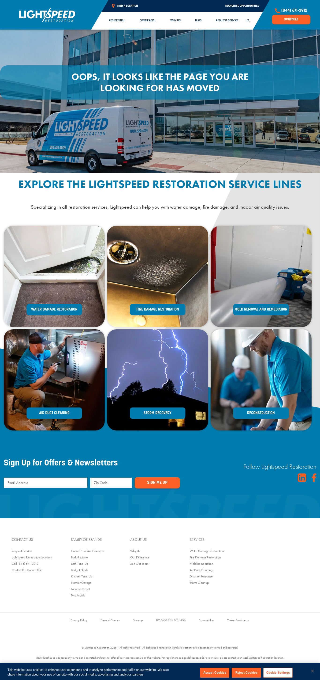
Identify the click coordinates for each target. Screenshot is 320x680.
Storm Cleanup (199, 582)
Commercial (148, 20)
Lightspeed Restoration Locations (32, 557)
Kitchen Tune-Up (81, 576)
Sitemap (138, 620)
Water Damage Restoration (207, 551)
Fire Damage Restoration (205, 557)
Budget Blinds (79, 570)
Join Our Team (139, 563)
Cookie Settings (278, 672)
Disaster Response (201, 576)
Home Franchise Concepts (87, 551)
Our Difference (139, 557)
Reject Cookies (246, 672)
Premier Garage (81, 582)
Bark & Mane (79, 557)
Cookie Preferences (238, 620)
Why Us (175, 20)
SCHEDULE (291, 19)
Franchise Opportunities (242, 6)
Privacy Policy (79, 620)
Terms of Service (110, 620)
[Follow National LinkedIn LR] (302, 477)
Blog (198, 20)
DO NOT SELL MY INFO (171, 620)
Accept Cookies (214, 672)
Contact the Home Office (27, 570)
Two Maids (78, 595)
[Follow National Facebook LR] (314, 477)
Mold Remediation (201, 563)
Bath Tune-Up (79, 563)
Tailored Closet (80, 589)
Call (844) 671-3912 (25, 563)
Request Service (227, 20)
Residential (117, 20)
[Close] (312, 671)
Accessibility (206, 620)
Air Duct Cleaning (201, 570)
